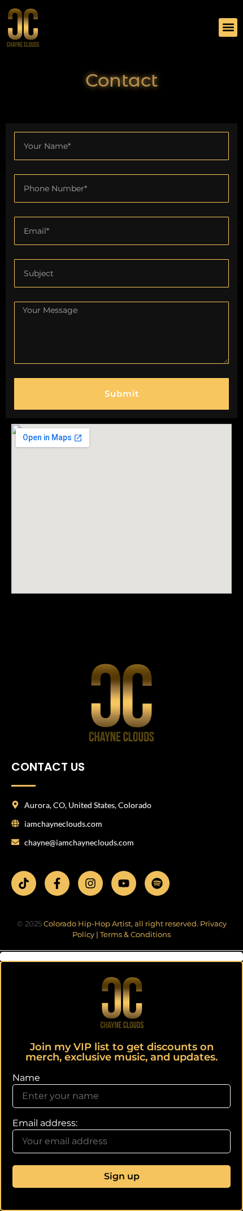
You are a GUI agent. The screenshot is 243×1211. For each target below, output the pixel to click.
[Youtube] (123, 883)
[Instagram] (90, 883)
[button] (228, 27)
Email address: (44, 1123)
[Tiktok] (23, 883)
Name (26, 1078)
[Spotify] (157, 883)
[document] (121, 1081)
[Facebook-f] (57, 883)
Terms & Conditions (135, 934)
